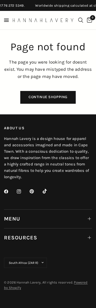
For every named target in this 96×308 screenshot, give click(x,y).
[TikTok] (48, 191)
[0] (88, 20)
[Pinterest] (35, 191)
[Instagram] (23, 191)
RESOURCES (20, 238)
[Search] (80, 20)
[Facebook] (10, 191)
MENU (12, 219)
